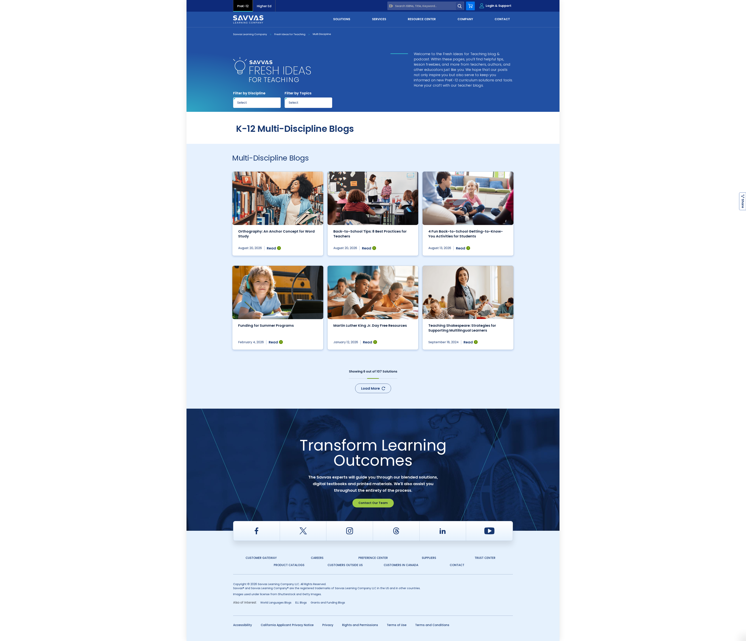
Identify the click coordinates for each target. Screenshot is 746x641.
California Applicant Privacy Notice (287, 625)
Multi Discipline (322, 34)
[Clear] (391, 6)
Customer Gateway (261, 558)
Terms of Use (396, 625)
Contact (457, 565)
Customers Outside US (345, 565)
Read (271, 248)
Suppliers (429, 558)
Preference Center (373, 558)
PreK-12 (243, 6)
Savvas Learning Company (250, 34)
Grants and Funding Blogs (328, 603)
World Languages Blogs (275, 603)
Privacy (327, 625)
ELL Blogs (301, 603)
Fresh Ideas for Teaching (289, 34)
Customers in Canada (401, 565)
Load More (370, 388)
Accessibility (242, 625)
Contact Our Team (373, 503)
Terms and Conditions (432, 625)
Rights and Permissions (360, 625)
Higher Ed (264, 6)
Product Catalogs (289, 565)
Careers (317, 558)
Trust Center (485, 558)
